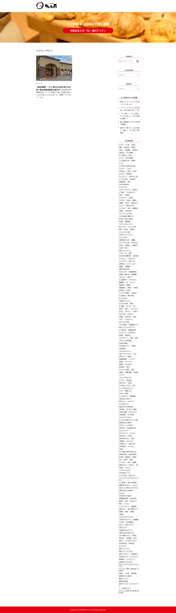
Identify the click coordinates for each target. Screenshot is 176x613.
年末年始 (135, 256)
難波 (120, 229)
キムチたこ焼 (122, 187)
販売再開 (132, 396)
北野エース (122, 509)
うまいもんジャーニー (125, 351)
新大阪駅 (128, 174)
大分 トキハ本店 (124, 322)
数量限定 (135, 208)
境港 (126, 511)
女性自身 (121, 409)
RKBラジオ (132, 475)
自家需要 (127, 150)
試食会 (121, 573)
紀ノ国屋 (121, 306)
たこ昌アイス (131, 258)
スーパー (132, 282)
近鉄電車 (128, 538)
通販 (120, 147)
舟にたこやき (132, 412)
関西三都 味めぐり (124, 485)
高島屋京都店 (122, 359)
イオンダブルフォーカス (126, 517)
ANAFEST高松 (132, 454)
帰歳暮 (121, 203)
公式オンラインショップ (126, 235)
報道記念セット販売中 (125, 576)
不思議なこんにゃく (124, 301)
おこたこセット (123, 430)
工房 (134, 385)
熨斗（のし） (122, 227)
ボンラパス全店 (123, 303)
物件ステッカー (129, 525)
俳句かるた (134, 203)
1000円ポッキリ (123, 556)
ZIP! (135, 354)
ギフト (129, 168)
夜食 (132, 438)
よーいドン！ (134, 556)
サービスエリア (123, 396)
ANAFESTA (128, 317)
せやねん (121, 425)
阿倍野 (132, 511)
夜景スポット (122, 465)
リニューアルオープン (125, 377)
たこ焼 (127, 145)
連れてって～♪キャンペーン (127, 327)
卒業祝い (135, 245)
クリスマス (122, 208)
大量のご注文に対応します (126, 533)
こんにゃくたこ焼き (124, 232)
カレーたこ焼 (122, 237)
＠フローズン (129, 319)
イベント (127, 467)
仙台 (129, 462)
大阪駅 (131, 197)
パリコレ (132, 433)
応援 (129, 208)
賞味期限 (133, 573)
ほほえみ (121, 493)
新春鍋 (133, 240)
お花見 (125, 459)
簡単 (129, 171)
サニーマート (129, 362)
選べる (129, 277)
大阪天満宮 (122, 414)
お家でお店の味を (124, 184)
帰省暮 (121, 211)
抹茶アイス (132, 261)
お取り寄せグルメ (124, 438)
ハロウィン (122, 277)
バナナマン (131, 401)
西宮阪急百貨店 (123, 581)
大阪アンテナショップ (125, 354)
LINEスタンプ (122, 527)
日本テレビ (122, 356)
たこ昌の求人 (131, 332)
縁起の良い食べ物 (124, 269)
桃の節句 (121, 367)
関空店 (128, 285)
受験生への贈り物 (124, 274)
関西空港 (127, 221)
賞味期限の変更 (123, 498)
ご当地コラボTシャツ (125, 519)
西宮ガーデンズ (123, 578)
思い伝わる (134, 242)
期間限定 (121, 282)
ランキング (122, 332)
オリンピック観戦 (131, 409)
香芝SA (121, 541)
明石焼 (133, 147)
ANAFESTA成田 (123, 343)
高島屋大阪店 (132, 330)
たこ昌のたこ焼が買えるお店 (127, 166)
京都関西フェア (133, 324)
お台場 (129, 383)
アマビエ (121, 200)
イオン (121, 319)
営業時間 (133, 274)
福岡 (131, 303)
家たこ (131, 155)
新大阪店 (132, 179)
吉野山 (134, 535)
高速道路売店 (132, 272)
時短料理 (121, 285)
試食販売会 (122, 287)
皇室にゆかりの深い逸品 (126, 407)
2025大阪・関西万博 (125, 256)
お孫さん (131, 465)
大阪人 (121, 150)
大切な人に (122, 171)
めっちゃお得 (122, 298)
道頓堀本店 (122, 182)
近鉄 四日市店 (132, 482)
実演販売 (127, 266)
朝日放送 (121, 559)
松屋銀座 (135, 519)
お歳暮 (127, 195)
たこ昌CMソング (123, 404)
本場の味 (121, 290)
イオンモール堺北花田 (125, 340)
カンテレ (121, 380)
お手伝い (130, 314)
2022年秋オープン (124, 346)
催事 (130, 253)
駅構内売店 (128, 372)
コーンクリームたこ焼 (125, 213)
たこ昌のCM (122, 330)
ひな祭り (135, 311)
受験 (131, 338)
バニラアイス (122, 261)
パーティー (122, 168)
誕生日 (129, 356)
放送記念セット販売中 (125, 422)
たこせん (121, 174)
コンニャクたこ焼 (124, 242)
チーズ (121, 163)
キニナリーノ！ (130, 559)
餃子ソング (122, 401)
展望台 (134, 462)
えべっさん (131, 446)
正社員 (121, 335)
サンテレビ (122, 462)
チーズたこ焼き (123, 179)
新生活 (121, 221)
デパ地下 (121, 522)
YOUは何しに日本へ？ (125, 399)
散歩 (129, 182)
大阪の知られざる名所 (125, 496)
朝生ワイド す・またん (126, 551)
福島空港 (133, 506)
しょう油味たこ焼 (124, 160)
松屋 (132, 369)
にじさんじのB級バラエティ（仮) (128, 420)
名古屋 (136, 372)
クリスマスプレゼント (125, 417)
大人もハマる (122, 272)
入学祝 (121, 248)
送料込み (135, 190)
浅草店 (121, 372)
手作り (121, 195)
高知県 (121, 362)
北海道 (121, 317)
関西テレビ (128, 391)
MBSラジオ (122, 383)
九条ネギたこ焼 (133, 176)
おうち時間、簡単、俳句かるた (127, 451)
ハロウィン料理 (123, 393)
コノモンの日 (122, 475)
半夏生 (121, 467)
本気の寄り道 (122, 543)
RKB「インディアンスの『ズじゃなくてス (128, 565)
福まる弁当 (131, 295)
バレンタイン (134, 309)
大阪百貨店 (122, 348)
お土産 (133, 145)
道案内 (134, 200)
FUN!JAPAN (133, 498)
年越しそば (132, 444)
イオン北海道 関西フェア (126, 216)
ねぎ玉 (128, 290)
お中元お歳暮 (129, 158)
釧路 (131, 459)
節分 (126, 309)
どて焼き (121, 192)
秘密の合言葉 (122, 454)
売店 (134, 317)
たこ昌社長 (122, 482)
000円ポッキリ (126, 588)
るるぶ (121, 525)
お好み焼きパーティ (124, 473)
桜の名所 (121, 538)
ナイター (126, 504)
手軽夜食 (121, 441)
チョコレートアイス (124, 190)
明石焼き (135, 150)
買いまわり (133, 501)
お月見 (129, 436)
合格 (136, 338)
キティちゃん (132, 279)
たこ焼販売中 (122, 279)
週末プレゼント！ (124, 554)
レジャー (121, 205)
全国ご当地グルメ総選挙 (126, 490)
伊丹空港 (128, 380)
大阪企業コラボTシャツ (125, 530)
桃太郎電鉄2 (129, 522)
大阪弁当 (133, 293)
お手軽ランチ (122, 444)
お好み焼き (128, 211)
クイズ (121, 391)
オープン (128, 306)
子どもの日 (128, 364)
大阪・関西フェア (132, 509)
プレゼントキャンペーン (126, 224)
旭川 (135, 538)
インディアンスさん (124, 470)
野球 (120, 504)
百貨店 (136, 287)
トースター (132, 359)
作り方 (121, 311)
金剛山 (134, 457)
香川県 (121, 457)
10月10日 (121, 428)
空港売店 (121, 264)
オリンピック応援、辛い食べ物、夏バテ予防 (128, 591)
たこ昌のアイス (130, 192)
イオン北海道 (122, 324)
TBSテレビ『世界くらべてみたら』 (129, 488)
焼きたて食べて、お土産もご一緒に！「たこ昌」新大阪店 (130, 130)
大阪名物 (121, 152)
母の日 (126, 229)
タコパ (121, 158)
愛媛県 (121, 364)
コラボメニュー (123, 338)
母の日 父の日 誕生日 (126, 219)
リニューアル (122, 253)
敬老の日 (127, 335)
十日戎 (121, 449)
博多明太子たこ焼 (124, 240)
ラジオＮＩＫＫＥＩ (130, 541)
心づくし (135, 485)
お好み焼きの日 (131, 428)
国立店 (121, 501)
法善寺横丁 (134, 554)
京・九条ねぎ (122, 155)
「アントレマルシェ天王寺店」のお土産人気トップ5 (130, 108)
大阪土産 (126, 147)
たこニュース (122, 176)
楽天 (126, 501)
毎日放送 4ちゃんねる (125, 562)
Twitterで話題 (123, 412)
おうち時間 (129, 152)
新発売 (133, 160)
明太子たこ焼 (130, 205)
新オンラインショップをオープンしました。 (130, 102)
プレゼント (122, 258)
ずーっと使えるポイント (126, 388)
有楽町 (133, 346)
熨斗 (126, 248)
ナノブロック (122, 197)
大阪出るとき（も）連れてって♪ (88, 30)
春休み (129, 287)
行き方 (127, 203)
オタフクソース (123, 433)
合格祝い (127, 245)
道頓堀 (132, 229)
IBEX (127, 367)
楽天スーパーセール (124, 250)
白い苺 (127, 573)
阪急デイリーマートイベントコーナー (128, 584)
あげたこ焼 (122, 314)
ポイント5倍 (132, 227)
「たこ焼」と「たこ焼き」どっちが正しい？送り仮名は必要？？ (130, 116)
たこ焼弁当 (122, 295)
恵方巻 (121, 309)
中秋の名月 (122, 436)
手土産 (128, 200)
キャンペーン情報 (124, 369)
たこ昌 (121, 145)
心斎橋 (121, 514)
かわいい (127, 311)
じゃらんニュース (124, 506)
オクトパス (129, 441)
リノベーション (130, 264)
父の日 (134, 171)
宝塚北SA (131, 543)
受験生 (121, 266)
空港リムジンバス (124, 548)
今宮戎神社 (122, 446)
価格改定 (127, 457)
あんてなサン (122, 546)
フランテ (121, 375)
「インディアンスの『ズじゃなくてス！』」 (128, 479)
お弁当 (121, 245)
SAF (120, 459)
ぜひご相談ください (124, 535)
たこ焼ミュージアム (124, 385)
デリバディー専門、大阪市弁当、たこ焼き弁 (128, 569)
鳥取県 (121, 511)
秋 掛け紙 (131, 414)
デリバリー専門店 (124, 293)
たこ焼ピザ (129, 425)
